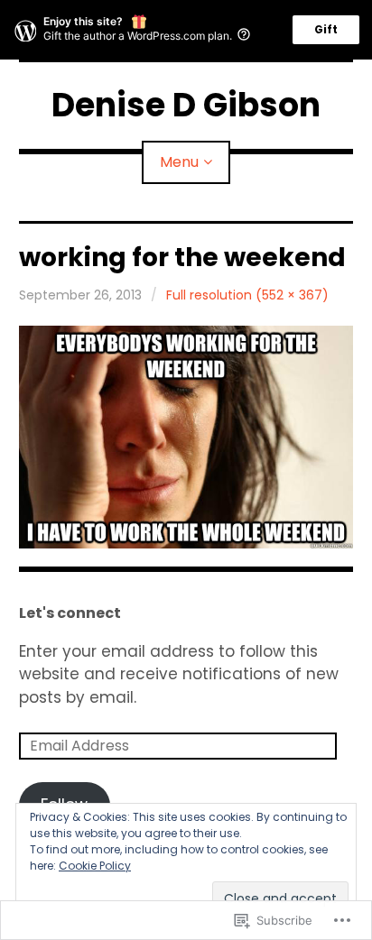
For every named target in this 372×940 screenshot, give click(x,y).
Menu (179, 162)
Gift (326, 29)
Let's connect (70, 613)
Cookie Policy (95, 865)
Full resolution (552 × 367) (247, 295)
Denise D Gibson (186, 105)
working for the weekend (182, 257)
